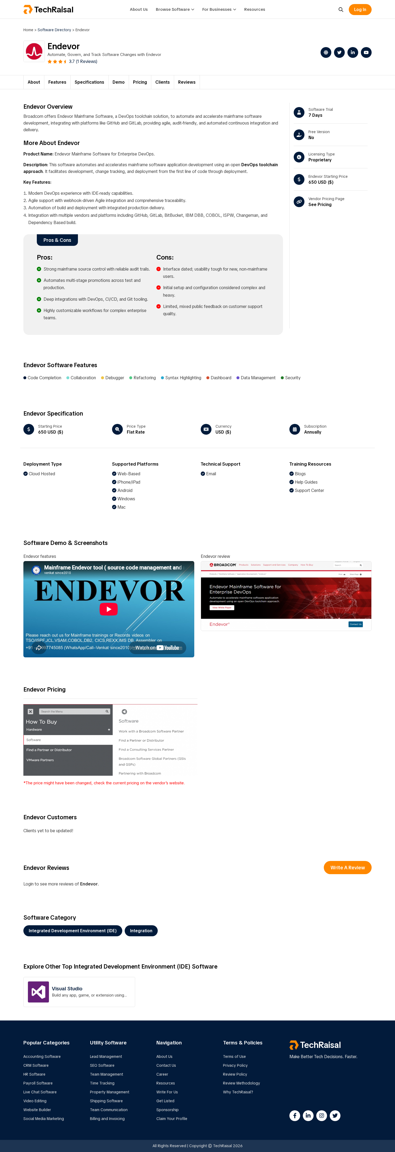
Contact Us (166, 1065)
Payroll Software (38, 1083)
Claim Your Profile (171, 1118)
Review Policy (235, 1074)
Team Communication (109, 1109)
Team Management (106, 1074)
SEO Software (102, 1065)
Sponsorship (167, 1109)
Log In (360, 9)
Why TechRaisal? (238, 1092)
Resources (254, 9)
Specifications (89, 82)
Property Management (109, 1092)
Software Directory (54, 29)
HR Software (34, 1074)
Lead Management (106, 1056)
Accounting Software (42, 1056)
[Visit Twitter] (338, 52)
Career (162, 1074)
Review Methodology (241, 1083)
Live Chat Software (40, 1092)
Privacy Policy (235, 1065)
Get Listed (165, 1100)
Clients (162, 82)
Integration (141, 931)
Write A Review (348, 867)
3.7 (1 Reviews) (83, 61)
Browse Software (173, 9)
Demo (119, 82)
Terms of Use (234, 1056)
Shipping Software (106, 1100)
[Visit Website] (324, 52)
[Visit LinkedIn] (351, 52)
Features (57, 82)
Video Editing (34, 1100)
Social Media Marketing (43, 1118)
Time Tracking (102, 1083)
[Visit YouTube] (365, 52)
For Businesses (217, 9)
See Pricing (320, 204)
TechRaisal (53, 9)
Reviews (187, 82)
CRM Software (36, 1065)
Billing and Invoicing (107, 1118)
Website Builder (37, 1109)
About (34, 82)
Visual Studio (67, 988)
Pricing (140, 82)
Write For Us (167, 1092)
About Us (139, 9)
